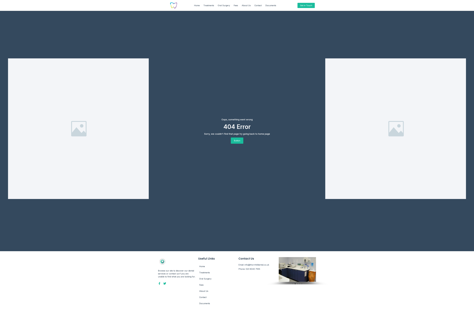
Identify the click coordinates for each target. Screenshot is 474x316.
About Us (246, 5)
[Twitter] (164, 283)
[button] (281, 269)
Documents (270, 5)
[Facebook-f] (159, 283)
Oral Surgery (224, 5)
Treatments (208, 5)
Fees (236, 5)
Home (197, 5)
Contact (258, 5)
